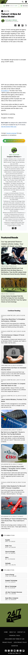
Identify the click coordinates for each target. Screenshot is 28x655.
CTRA (6, 576)
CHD (6, 553)
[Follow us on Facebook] (6, 651)
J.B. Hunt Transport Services (13, 592)
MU (6, 587)
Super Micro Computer (11, 598)
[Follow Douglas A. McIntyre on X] (13, 228)
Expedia (7, 540)
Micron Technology (10, 586)
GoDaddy (8, 563)
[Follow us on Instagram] (17, 651)
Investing (6, 11)
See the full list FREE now (8, 126)
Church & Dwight (10, 551)
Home (6, 632)
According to (5, 90)
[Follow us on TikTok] (20, 651)
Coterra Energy (9, 574)
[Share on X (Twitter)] (19, 25)
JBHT (6, 593)
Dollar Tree (8, 545)
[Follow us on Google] (26, 25)
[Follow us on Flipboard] (22, 25)
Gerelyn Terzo (4, 266)
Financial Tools (14, 635)
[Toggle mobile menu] (26, 2)
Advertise (14, 646)
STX (6, 582)
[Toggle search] (22, 1)
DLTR (6, 547)
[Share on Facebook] (15, 25)
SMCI (6, 599)
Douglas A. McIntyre (12, 20)
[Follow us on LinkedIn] (12, 651)
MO (6, 559)
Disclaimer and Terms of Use (14, 639)
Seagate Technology (11, 580)
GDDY (6, 564)
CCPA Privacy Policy (20, 642)
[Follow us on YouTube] (15, 651)
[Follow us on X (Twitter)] (9, 651)
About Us (12, 632)
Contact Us (21, 632)
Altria (6, 557)
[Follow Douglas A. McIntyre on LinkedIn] (15, 228)
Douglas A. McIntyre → (14, 156)
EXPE (6, 541)
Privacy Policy (7, 642)
